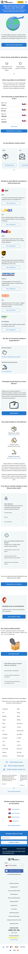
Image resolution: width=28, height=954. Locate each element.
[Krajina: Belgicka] (9, 817)
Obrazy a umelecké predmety (14, 897)
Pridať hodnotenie (14, 939)
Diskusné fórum (14, 905)
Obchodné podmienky (14, 912)
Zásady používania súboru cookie (14, 919)
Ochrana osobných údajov (14, 916)
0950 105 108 (14, 930)
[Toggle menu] (26, 2)
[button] (11, 865)
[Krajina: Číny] (10, 821)
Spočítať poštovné (9, 165)
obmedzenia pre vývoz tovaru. (14, 458)
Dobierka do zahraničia (14, 883)
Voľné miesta (14, 909)
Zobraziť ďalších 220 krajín (14, 825)
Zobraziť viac (14, 126)
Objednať (20, 2)
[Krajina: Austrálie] (9, 813)
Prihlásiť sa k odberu (14, 842)
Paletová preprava (14, 894)
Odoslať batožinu (14, 413)
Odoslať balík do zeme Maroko (14, 131)
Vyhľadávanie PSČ (14, 887)
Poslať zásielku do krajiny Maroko (14, 44)
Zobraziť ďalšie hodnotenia (14, 791)
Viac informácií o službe (14, 616)
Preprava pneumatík (14, 901)
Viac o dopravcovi (10, 203)
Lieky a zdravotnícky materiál (14, 890)
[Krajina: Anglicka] (9, 809)
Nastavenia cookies (14, 923)
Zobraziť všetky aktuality (20, 848)
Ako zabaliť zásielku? (14, 654)
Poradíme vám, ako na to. (14, 434)
